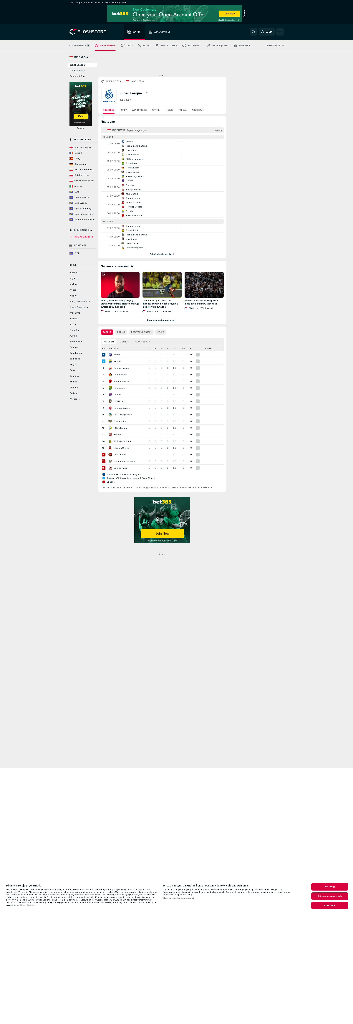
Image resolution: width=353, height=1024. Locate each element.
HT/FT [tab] (160, 332)
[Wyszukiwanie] (253, 32)
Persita (117, 394)
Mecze (169, 110)
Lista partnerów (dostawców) (178, 898)
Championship (77, 70)
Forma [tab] (121, 332)
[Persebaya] (110, 388)
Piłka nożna (113, 81)
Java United (120, 454)
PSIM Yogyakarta (123, 414)
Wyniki (156, 110)
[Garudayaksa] (110, 468)
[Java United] (110, 454)
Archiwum (198, 110)
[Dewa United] (110, 421)
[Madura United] (110, 448)
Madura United (121, 447)
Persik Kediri (120, 374)
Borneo (118, 434)
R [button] (161, 348)
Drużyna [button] (113, 348)
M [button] (149, 348)
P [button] (167, 348)
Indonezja (137, 81)
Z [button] (155, 348)
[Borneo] (110, 434)
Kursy (123, 110)
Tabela (182, 110)
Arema (117, 354)
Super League (77, 64)
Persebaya (119, 387)
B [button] (174, 348)
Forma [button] (208, 348)
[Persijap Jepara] (110, 408)
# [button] (102, 348)
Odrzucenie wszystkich (330, 896)
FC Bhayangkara (122, 441)
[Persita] (110, 394)
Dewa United (120, 421)
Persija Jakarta (121, 368)
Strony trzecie (27, 905)
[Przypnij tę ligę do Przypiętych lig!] (146, 93)
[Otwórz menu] (280, 32)
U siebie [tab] (124, 341)
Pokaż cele (329, 905)
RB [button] (183, 348)
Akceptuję (329, 886)
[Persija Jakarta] (110, 368)
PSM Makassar (122, 381)
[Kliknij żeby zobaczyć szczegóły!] (162, 143)
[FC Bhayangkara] (110, 441)
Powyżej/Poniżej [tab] (141, 332)
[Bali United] (110, 401)
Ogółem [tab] (109, 341)
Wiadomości (139, 110)
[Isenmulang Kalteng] (110, 461)
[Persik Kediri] (110, 375)
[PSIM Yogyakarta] (110, 414)
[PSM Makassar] (110, 381)
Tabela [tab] (107, 332)
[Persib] (110, 361)
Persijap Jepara (122, 407)
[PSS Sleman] (110, 428)
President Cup (77, 76)
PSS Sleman (120, 427)
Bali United (119, 401)
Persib (117, 361)
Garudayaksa (120, 467)
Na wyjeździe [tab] (142, 341)
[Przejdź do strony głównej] (90, 32)
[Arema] (110, 355)
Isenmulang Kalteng (124, 461)
